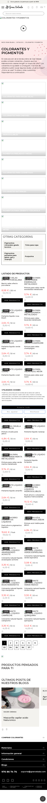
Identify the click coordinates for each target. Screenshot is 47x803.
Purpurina (29, 256)
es (41, 7)
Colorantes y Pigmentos (34, 42)
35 (17, 647)
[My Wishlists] (28, 7)
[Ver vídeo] (23, 18)
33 (4, 647)
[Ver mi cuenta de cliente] (32, 7)
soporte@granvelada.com (33, 772)
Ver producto (12, 300)
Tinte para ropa (31, 245)
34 (10, 647)
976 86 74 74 (9, 771)
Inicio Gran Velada (7, 42)
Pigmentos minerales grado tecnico (11, 245)
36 (23, 647)
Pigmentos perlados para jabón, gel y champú (10, 256)
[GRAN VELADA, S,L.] (14, 7)
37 (29, 647)
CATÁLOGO (19, 42)
